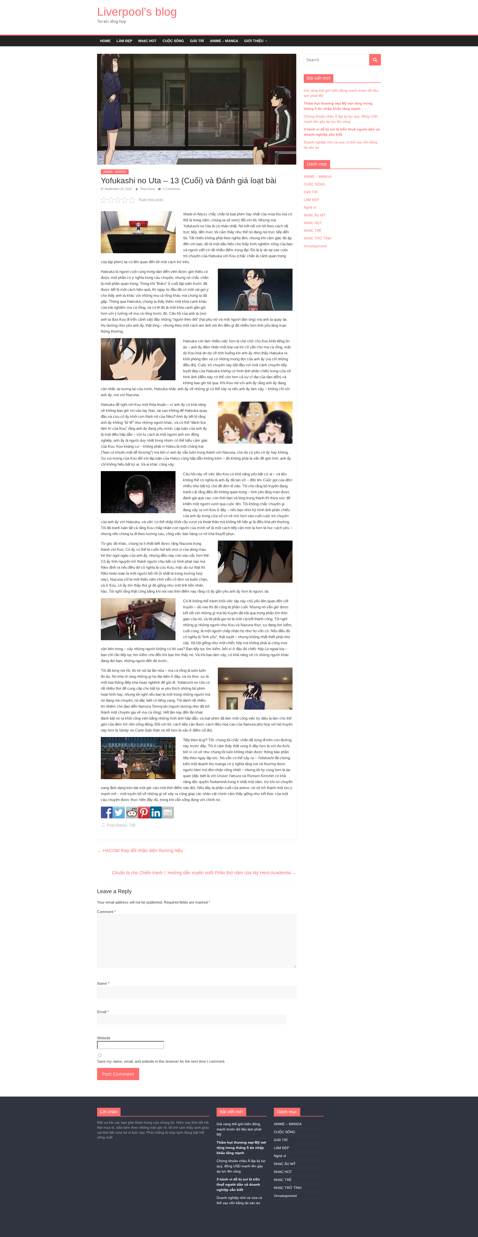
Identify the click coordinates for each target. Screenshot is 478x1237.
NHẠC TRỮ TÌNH (317, 238)
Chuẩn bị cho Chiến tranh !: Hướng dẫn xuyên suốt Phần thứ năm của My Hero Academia (204, 872)
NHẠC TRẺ (312, 231)
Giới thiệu (253, 41)
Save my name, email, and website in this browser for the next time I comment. (161, 1061)
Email (103, 1012)
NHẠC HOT (147, 41)
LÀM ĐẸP (124, 41)
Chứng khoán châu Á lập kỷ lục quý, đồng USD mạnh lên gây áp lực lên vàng (241, 1166)
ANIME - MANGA (114, 172)
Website (103, 1038)
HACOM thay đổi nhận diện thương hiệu (140, 850)
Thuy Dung (148, 189)
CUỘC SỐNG (173, 41)
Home (105, 41)
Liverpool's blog (137, 11)
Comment (106, 912)
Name (103, 983)
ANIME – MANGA (224, 41)
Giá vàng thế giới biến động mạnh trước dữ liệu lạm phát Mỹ (239, 1129)
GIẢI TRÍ (197, 41)
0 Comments (171, 189)
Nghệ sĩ (310, 207)
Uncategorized (315, 246)
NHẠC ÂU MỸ (314, 215)
